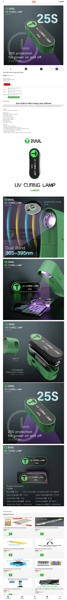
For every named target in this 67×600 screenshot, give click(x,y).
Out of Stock (7, 84)
